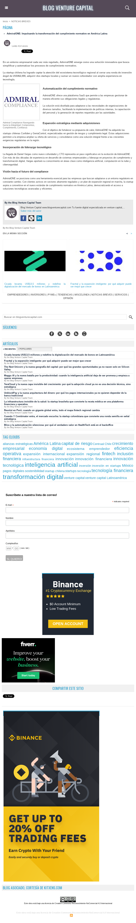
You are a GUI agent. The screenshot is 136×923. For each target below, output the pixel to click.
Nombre (9, 518)
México (127, 465)
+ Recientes (9, 349)
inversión (85, 465)
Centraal (98, 444)
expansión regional (83, 454)
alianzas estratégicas (18, 444)
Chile (108, 444)
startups (70, 471)
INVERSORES (38, 294)
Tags (89, 915)
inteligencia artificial (51, 464)
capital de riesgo (76, 443)
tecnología (84, 471)
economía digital (46, 448)
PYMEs (52, 294)
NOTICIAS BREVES (20, 21)
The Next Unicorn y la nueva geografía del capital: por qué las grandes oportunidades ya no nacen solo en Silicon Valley (66, 368)
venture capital (74, 478)
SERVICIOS (121, 294)
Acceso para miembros (56, 915)
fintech (108, 453)
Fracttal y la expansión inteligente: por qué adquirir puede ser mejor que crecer (101, 285)
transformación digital (33, 476)
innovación (64, 459)
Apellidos (10, 531)
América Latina (47, 443)
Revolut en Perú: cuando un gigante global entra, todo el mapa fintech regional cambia (52, 410)
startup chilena (55, 471)
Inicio (5, 21)
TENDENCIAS (65, 294)
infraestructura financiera (38, 459)
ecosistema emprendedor (88, 449)
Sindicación (79, 915)
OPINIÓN (68, 298)
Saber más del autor (31, 211)
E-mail (10, 505)
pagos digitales (13, 471)
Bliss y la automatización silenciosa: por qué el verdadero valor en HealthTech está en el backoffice (58, 425)
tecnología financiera (112, 470)
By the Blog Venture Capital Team (23, 202)
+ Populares (25, 349)
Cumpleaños (12, 543)
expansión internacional (44, 454)
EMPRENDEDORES (18, 294)
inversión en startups (106, 465)
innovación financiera (93, 459)
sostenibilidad (34, 471)
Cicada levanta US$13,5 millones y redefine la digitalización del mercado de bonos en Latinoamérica (35, 285)
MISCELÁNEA (82, 294)
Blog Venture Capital (68, 8)
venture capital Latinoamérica (106, 478)
